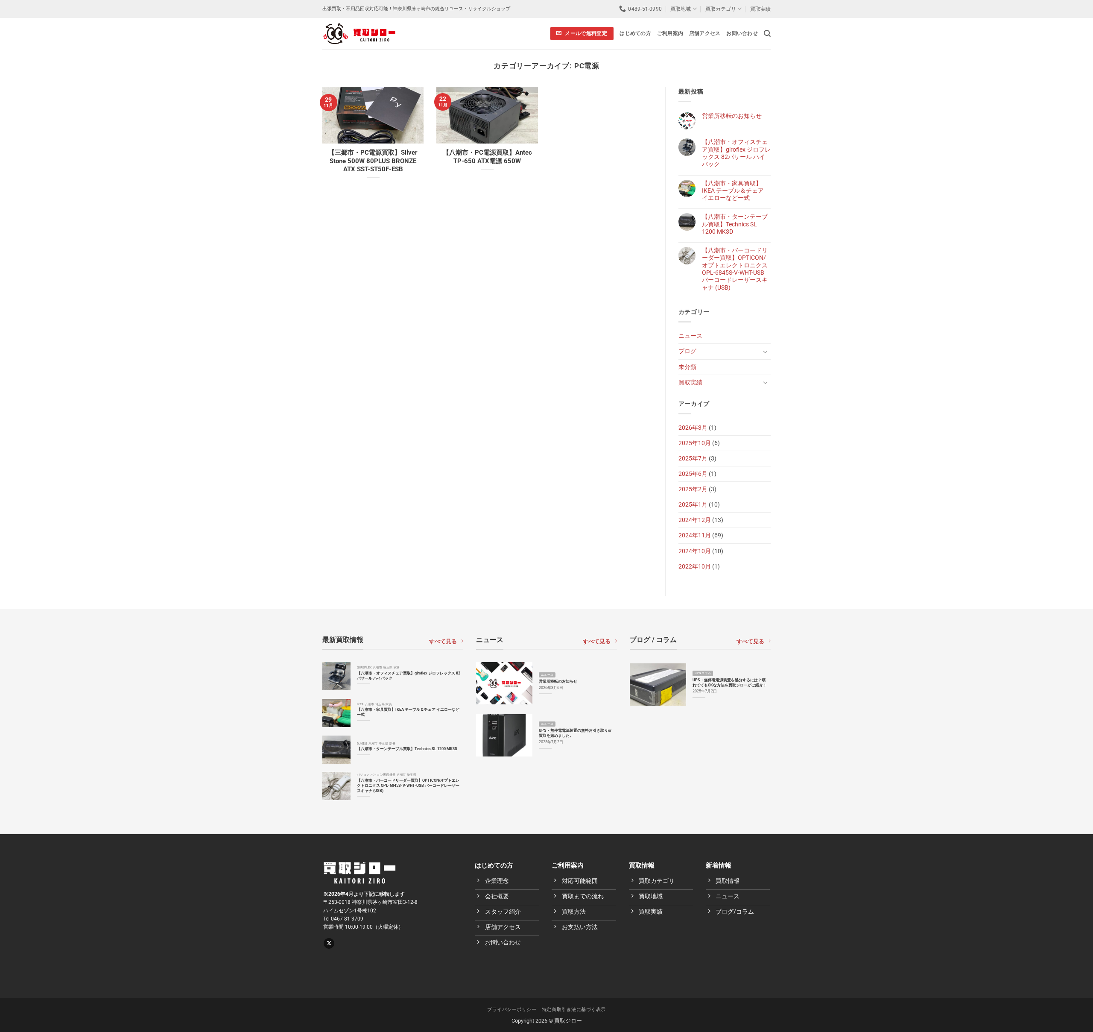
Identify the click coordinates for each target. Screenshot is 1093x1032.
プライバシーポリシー (512, 1009)
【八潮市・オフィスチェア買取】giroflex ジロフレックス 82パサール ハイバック (736, 153)
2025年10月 (694, 443)
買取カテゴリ (720, 9)
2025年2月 (692, 489)
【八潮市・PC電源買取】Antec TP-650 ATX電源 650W (487, 156)
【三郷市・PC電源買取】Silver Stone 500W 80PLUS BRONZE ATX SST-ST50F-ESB (373, 161)
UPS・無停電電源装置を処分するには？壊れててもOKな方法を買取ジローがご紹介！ (730, 682)
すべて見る (443, 641)
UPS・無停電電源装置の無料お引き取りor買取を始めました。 (575, 733)
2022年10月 (694, 566)
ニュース (690, 336)
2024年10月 (694, 551)
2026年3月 (692, 427)
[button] (767, 33)
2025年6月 (692, 474)
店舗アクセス (704, 33)
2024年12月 (694, 520)
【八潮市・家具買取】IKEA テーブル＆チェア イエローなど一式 (733, 191)
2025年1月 (692, 504)
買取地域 (680, 9)
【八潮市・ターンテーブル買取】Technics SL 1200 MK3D (735, 224)
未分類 (687, 367)
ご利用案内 (670, 33)
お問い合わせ (741, 33)
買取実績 (760, 9)
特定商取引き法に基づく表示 (574, 1009)
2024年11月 (694, 535)
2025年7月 (692, 458)
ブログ (687, 351)
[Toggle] (765, 351)
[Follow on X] (329, 943)
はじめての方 (635, 33)
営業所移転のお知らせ (732, 116)
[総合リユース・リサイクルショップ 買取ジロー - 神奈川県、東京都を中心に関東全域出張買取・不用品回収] (358, 33)
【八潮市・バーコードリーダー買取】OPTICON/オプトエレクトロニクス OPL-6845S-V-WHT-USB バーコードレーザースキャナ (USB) (735, 269)
